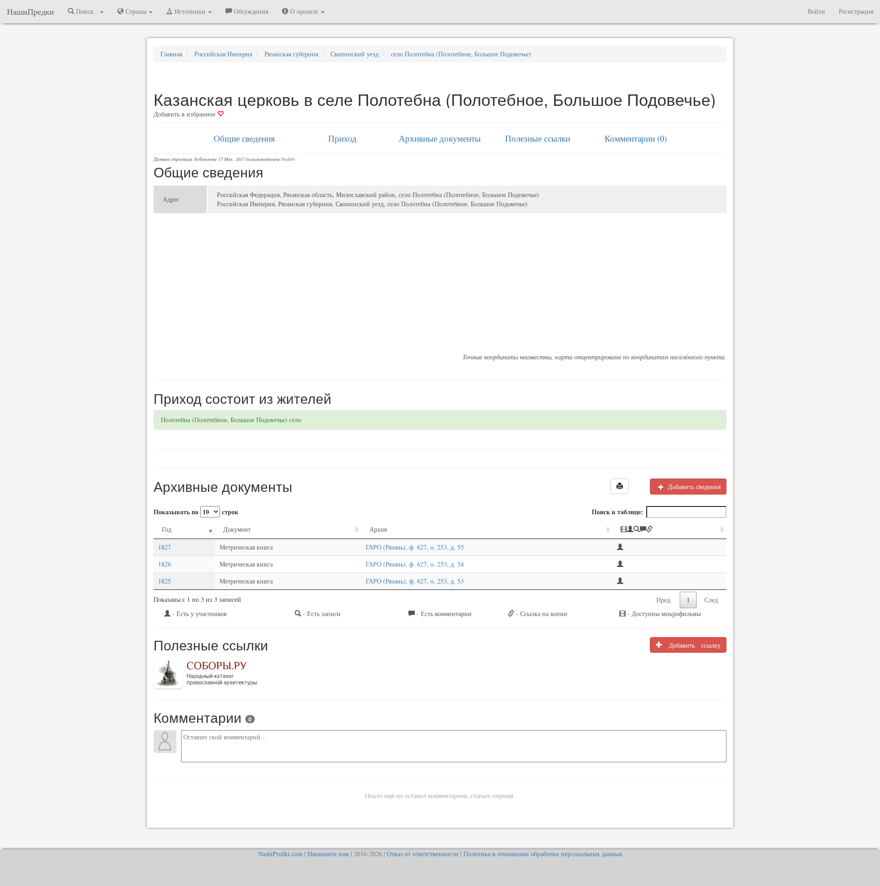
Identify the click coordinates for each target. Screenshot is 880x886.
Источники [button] (190, 11)
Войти (816, 11)
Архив (378, 529)
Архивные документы (440, 138)
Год (166, 529)
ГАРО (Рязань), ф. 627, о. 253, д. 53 (415, 581)
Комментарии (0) (636, 138)
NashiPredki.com (280, 853)
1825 (164, 581)
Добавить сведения (693, 486)
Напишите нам (328, 853)
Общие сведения (244, 138)
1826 (164, 564)
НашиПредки (30, 11)
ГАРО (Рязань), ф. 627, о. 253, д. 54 (415, 564)
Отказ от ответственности (422, 853)
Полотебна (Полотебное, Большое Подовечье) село (231, 419)
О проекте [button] (304, 11)
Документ (237, 529)
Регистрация (856, 11)
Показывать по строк (196, 512)
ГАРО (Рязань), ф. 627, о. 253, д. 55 (415, 547)
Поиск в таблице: (617, 512)
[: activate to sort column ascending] (669, 529)
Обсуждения (250, 11)
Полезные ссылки (537, 138)
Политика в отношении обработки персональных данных (542, 853)
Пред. (664, 599)
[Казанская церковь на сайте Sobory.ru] (205, 672)
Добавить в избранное (185, 114)
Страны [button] (136, 11)
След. (712, 599)
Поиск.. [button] (86, 11)
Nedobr (288, 159)
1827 (164, 547)
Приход (342, 138)
